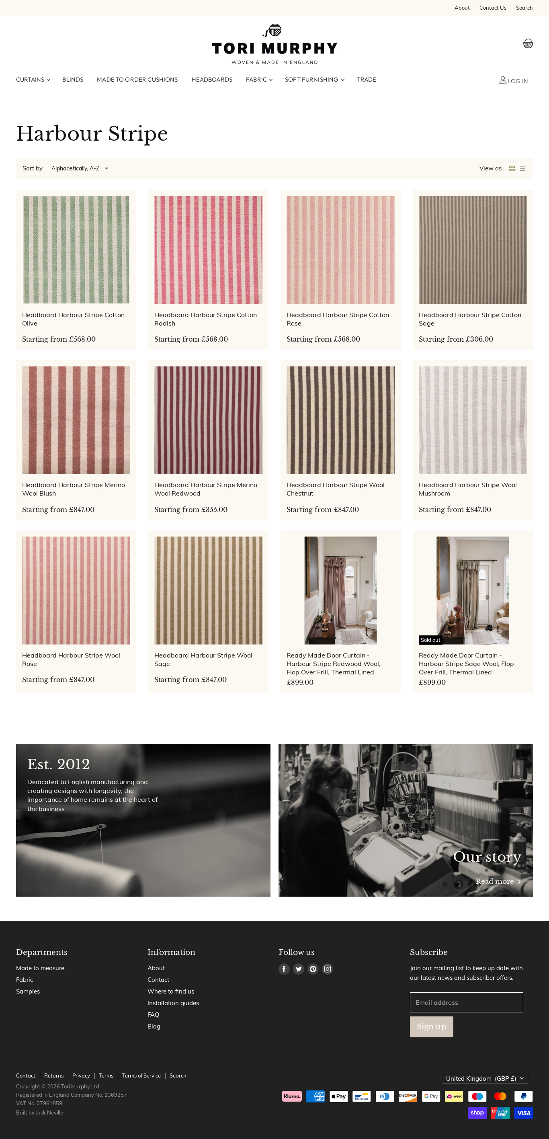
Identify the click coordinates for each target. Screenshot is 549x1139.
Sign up (432, 1026)
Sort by (33, 168)
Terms (106, 1075)
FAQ (153, 1014)
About (462, 8)
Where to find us (170, 991)
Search (524, 8)
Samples (28, 991)
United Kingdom (481, 1078)
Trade (367, 79)
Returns (54, 1075)
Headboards (212, 79)
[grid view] (512, 168)
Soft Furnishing (312, 79)
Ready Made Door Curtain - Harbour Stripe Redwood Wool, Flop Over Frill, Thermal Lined (334, 663)
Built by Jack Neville (39, 1112)
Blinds (72, 79)
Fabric (257, 79)
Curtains (30, 79)
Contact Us (492, 8)
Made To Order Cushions (137, 79)
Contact (158, 979)
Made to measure (40, 968)
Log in (517, 81)
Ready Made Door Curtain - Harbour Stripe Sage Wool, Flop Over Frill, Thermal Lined (466, 663)
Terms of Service (141, 1075)
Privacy (81, 1075)
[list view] (522, 168)
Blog (153, 1026)
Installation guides (173, 1003)
